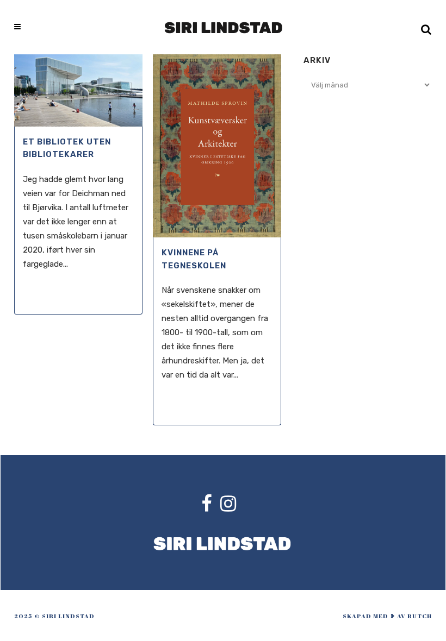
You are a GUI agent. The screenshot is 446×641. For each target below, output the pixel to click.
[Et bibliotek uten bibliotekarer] (78, 90)
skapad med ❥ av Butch (387, 616)
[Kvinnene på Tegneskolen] (217, 145)
